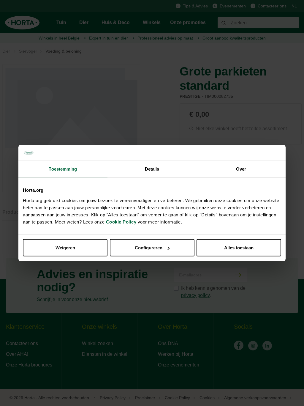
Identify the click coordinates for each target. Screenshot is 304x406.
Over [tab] (241, 168)
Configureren (148, 247)
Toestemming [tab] (63, 168)
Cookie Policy (121, 221)
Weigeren (65, 247)
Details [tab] (152, 168)
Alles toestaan (239, 247)
